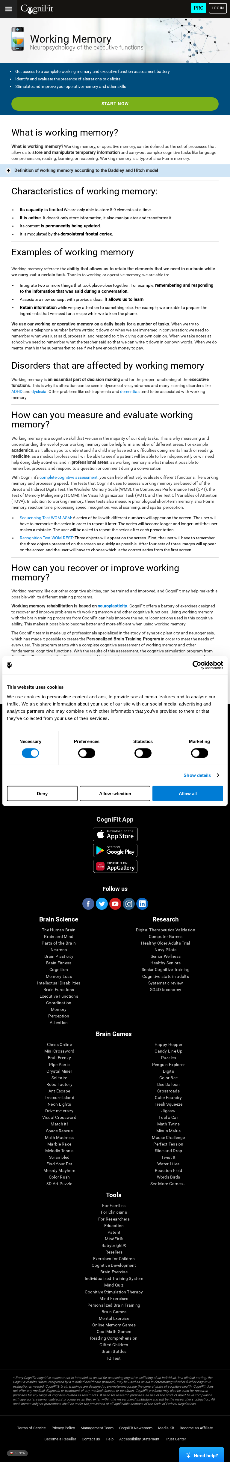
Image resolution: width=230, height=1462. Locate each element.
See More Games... (168, 1183)
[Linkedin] (142, 904)
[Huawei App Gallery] (115, 866)
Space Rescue (59, 1130)
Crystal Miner (59, 1071)
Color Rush (59, 1177)
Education (114, 1225)
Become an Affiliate (196, 1428)
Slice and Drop (168, 1150)
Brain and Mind (58, 936)
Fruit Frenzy (59, 1057)
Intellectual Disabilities (58, 983)
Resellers (114, 1252)
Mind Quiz (114, 1285)
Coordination (58, 1002)
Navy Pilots (165, 949)
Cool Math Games (114, 1331)
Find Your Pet (59, 1163)
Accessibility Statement (139, 1439)
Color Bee (168, 1077)
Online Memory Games (114, 1325)
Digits (168, 1071)
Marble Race (59, 1144)
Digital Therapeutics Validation (165, 929)
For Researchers (114, 1219)
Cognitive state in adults (165, 976)
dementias (130, 391)
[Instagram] (128, 904)
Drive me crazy (59, 1110)
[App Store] (115, 834)
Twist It (168, 1157)
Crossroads (168, 1091)
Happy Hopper (168, 1044)
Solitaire (59, 1077)
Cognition (58, 969)
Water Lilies (168, 1163)
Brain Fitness (59, 962)
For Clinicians (114, 1212)
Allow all (188, 793)
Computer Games (166, 936)
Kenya (19, 1453)
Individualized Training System (114, 1278)
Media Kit (166, 1428)
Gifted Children (113, 1344)
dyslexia (38, 391)
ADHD (16, 391)
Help (110, 1439)
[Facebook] (88, 904)
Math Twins (168, 1124)
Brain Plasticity (58, 956)
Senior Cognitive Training (166, 969)
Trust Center (175, 1439)
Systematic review (165, 983)
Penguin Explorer (168, 1064)
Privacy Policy (63, 1428)
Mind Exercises (113, 1298)
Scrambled (59, 1157)
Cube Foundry (168, 1097)
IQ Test (114, 1358)
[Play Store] (115, 850)
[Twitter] (101, 904)
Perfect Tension (168, 1144)
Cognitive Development (114, 1265)
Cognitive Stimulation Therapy (114, 1292)
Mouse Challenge (168, 1137)
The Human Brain (58, 929)
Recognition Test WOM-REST (46, 537)
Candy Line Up (168, 1051)
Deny (42, 793)
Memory (59, 1009)
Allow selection (115, 793)
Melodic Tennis (59, 1150)
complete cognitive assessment (69, 477)
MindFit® (114, 1238)
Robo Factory (59, 1084)
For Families (113, 1205)
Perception (58, 1016)
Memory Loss (59, 976)
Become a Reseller (60, 1439)
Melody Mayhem (59, 1170)
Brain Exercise (114, 1271)
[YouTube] (115, 904)
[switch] (86, 753)
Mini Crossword (59, 1051)
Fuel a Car (168, 1117)
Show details (197, 775)
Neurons (59, 949)
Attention (59, 1022)
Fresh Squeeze (169, 1104)
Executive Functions (59, 996)
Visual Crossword (59, 1117)
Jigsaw (168, 1110)
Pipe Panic (59, 1064)
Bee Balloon (168, 1084)
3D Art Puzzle (59, 1183)
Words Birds (168, 1177)
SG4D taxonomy (165, 989)
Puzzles (168, 1057)
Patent (114, 1232)
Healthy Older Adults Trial (165, 943)
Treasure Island (59, 1097)
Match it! (59, 1124)
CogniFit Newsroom (135, 1428)
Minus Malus (168, 1130)
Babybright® (114, 1245)
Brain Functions (58, 989)
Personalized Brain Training (113, 1305)
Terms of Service (31, 1428)
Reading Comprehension (113, 1338)
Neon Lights (59, 1104)
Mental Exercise (114, 1318)
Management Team (97, 1428)
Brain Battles (114, 1351)
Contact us (91, 1439)
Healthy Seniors (165, 962)
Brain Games (114, 1311)
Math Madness (59, 1137)
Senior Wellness (166, 956)
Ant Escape (59, 1091)
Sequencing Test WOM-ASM (45, 517)
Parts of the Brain (59, 943)
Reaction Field (168, 1170)
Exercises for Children (114, 1258)
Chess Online (59, 1044)
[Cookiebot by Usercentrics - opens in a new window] (197, 665)
